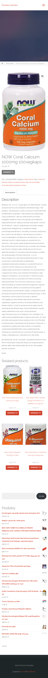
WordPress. (31, 672)
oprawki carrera (19, 182)
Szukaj (41, 496)
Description (10, 192)
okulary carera (7, 182)
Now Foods (10, 63)
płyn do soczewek (33, 182)
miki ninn (41, 179)
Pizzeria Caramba (10, 5)
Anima (22, 672)
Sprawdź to (8, 172)
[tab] (10, 192)
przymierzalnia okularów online (14, 185)
